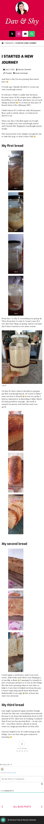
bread (17, 73)
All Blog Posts (22, 806)
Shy (33, 21)
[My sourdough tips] (41, 806)
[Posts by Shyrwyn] (22, 14)
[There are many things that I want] (2, 806)
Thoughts (8, 73)
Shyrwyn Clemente (24, 69)
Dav (11, 21)
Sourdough (24, 73)
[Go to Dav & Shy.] (2, 43)
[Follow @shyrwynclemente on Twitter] (12, 33)
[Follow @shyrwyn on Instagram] (18, 33)
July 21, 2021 (10, 69)
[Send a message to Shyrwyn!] (25, 33)
